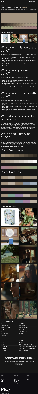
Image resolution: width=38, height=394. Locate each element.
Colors (2, 5)
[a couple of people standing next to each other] (10, 291)
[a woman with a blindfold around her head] (28, 273)
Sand (3, 63)
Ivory (3, 83)
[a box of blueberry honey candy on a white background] (10, 217)
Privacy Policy (17, 385)
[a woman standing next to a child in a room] (10, 273)
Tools (2, 380)
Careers (15, 381)
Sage (3, 80)
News (15, 378)
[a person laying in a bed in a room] (28, 291)
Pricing (2, 379)
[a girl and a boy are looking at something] (10, 310)
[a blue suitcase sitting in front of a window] (10, 236)
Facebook (29, 379)
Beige (3, 60)
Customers (16, 380)
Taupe (3, 57)
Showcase (3, 378)
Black (3, 109)
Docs (15, 376)
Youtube (28, 378)
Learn (15, 379)
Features (3, 376)
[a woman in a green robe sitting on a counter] (28, 217)
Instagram (29, 376)
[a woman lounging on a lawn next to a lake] (10, 254)
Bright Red (4, 103)
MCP (2, 381)
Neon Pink (4, 106)
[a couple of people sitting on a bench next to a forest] (28, 310)
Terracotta (4, 86)
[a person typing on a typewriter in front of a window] (28, 236)
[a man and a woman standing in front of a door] (28, 254)
